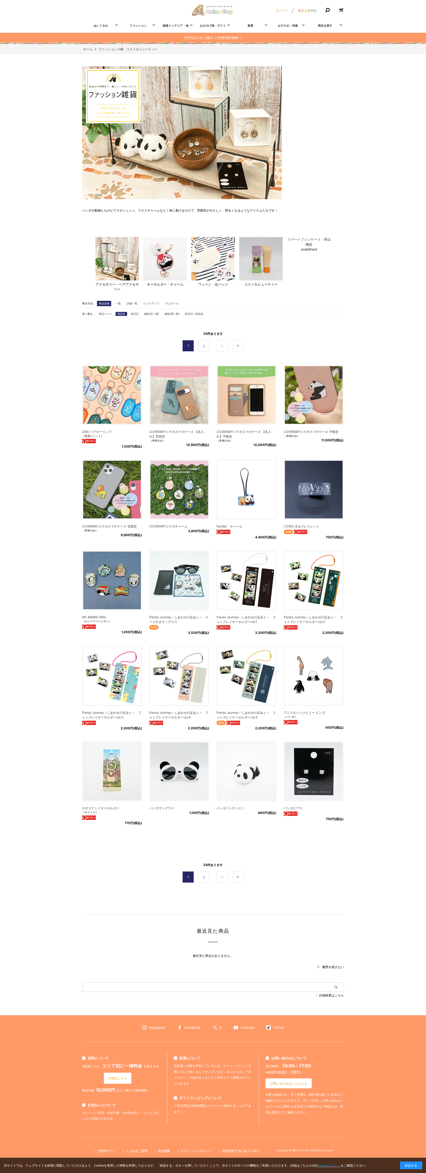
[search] (339, 987)
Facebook (192, 1027)
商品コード (105, 313)
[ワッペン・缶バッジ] (213, 259)
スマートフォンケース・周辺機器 (309, 242)
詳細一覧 (132, 303)
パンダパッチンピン (231, 808)
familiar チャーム (230, 526)
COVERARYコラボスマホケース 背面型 (109, 526)
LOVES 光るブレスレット (302, 526)
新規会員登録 (307, 10)
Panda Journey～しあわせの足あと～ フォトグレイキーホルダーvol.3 (111, 715)
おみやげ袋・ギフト (213, 25)
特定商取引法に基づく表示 (240, 1151)
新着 (250, 25)
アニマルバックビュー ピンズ (304, 712)
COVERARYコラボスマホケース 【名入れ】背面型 (176, 434)
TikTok (278, 1027)
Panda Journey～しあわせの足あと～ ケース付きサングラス (179, 619)
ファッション (138, 25)
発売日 (135, 313)
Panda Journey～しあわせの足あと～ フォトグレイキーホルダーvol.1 (246, 619)
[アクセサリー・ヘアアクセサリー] (117, 259)
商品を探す (325, 25)
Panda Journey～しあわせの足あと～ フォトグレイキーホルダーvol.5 (246, 715)
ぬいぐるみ (101, 25)
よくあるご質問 (136, 1151)
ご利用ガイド (106, 1151)
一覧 (118, 303)
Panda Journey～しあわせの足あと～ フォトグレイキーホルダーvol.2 (313, 619)
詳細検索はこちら (331, 995)
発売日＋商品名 (194, 313)
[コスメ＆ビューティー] (261, 259)
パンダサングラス (161, 808)
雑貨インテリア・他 (176, 25)
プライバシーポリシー (196, 1151)
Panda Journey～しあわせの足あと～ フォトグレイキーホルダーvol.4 (179, 715)
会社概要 (164, 1151)
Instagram (157, 1027)
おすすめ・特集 (288, 25)
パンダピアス (293, 808)
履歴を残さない (333, 967)
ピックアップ (151, 303)
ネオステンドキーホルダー (100, 808)
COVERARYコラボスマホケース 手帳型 (311, 432)
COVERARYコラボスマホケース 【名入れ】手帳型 (244, 434)
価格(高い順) (171, 313)
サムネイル (172, 303)
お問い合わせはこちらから (288, 1083)
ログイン (282, 10)
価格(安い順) (151, 313)
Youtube (247, 1027)
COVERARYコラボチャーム (168, 526)
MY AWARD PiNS (94, 617)
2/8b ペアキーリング (97, 432)
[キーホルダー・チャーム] (165, 259)
